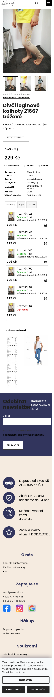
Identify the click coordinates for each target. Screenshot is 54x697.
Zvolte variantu (16, 137)
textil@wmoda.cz (13, 592)
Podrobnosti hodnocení (16, 97)
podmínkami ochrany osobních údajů (23, 434)
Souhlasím (38, 689)
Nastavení (26, 680)
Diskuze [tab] (31, 204)
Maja (16, 149)
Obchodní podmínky (15, 654)
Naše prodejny (11, 633)
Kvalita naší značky (14, 567)
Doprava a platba (13, 629)
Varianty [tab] (10, 204)
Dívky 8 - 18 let (33, 172)
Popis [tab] (21, 204)
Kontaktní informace (15, 563)
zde (22, 672)
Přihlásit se (13, 445)
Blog (5, 571)
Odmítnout (13, 689)
